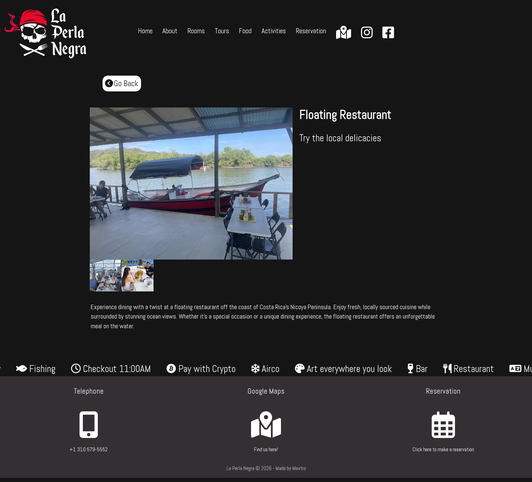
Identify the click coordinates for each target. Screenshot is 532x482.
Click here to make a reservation (443, 449)
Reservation (311, 31)
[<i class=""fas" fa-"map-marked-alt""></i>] (343, 33)
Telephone (89, 391)
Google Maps (265, 391)
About (169, 31)
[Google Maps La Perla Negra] (266, 432)
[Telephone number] (88, 432)
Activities (274, 31)
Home (145, 31)
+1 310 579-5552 (89, 449)
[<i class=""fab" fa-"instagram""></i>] (367, 33)
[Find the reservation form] (443, 432)
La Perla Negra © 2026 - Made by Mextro (266, 468)
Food (245, 31)
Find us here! (266, 449)
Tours (222, 31)
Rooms (196, 31)
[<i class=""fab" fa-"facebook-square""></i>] (388, 33)
